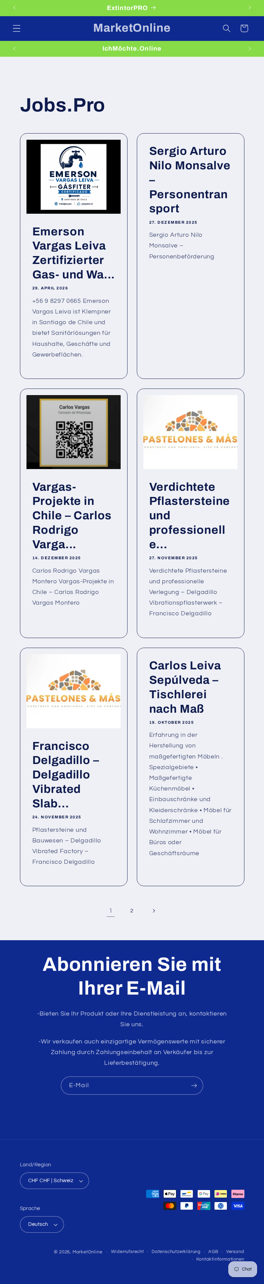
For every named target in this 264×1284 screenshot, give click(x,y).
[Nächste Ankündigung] (249, 7)
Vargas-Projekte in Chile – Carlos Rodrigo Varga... (72, 516)
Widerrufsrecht (127, 1252)
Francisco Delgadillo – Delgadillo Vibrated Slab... (65, 774)
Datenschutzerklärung (176, 1252)
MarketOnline (87, 1252)
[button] (16, 28)
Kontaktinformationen (220, 1259)
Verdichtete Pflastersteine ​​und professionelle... (189, 516)
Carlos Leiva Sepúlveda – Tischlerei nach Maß (185, 687)
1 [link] (111, 911)
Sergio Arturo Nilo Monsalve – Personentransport (190, 180)
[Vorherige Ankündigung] (14, 7)
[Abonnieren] (194, 1085)
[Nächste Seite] (153, 911)
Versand (235, 1252)
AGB (213, 1252)
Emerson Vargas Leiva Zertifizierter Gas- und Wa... (73, 253)
